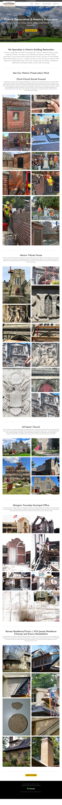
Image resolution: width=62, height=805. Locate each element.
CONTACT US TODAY (31, 775)
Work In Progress (46, 3)
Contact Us (55, 3)
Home (31, 3)
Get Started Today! (31, 30)
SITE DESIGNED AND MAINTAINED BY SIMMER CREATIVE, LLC (31, 791)
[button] (37, 4)
